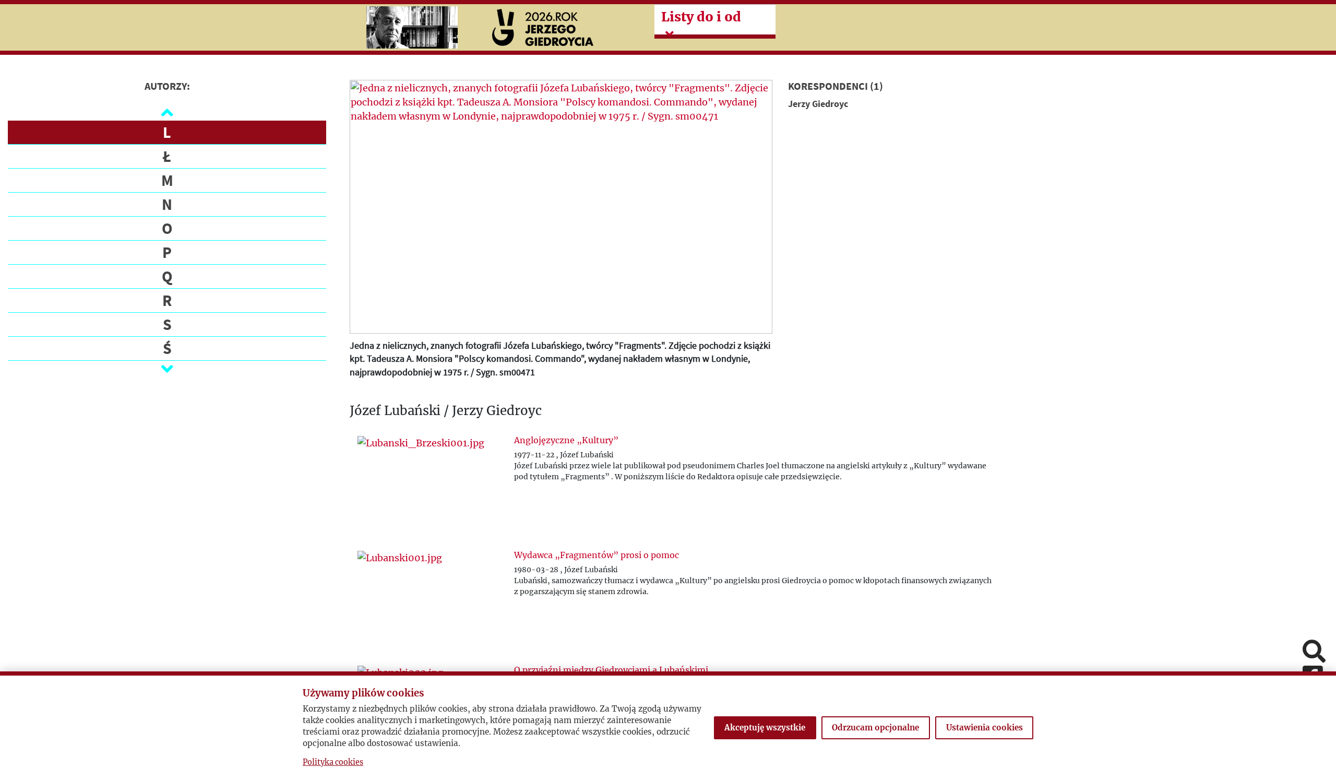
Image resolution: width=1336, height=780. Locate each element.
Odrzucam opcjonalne (875, 727)
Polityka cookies (333, 762)
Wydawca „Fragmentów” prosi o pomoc (596, 555)
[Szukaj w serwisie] (1314, 652)
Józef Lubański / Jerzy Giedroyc (446, 411)
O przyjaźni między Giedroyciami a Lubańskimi (611, 670)
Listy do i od (701, 16)
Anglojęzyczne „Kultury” (566, 440)
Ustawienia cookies (984, 727)
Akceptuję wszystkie (764, 727)
